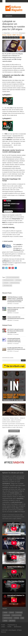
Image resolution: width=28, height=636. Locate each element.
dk (23, 37)
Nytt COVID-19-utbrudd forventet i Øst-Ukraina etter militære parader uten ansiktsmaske (15, 331)
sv (18, 37)
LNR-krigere (18, 280)
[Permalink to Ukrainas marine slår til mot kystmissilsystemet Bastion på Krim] (4, 318)
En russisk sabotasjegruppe (13, 277)
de (5, 37)
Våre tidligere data (8, 285)
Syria (22, 617)
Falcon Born (7, 33)
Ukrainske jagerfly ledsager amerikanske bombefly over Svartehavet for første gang (13, 340)
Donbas (4, 35)
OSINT (14, 35)
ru (3, 37)
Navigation (8, 16)
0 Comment (22, 33)
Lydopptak (6, 282)
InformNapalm (7, 615)
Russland (19, 35)
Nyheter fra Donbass (15, 282)
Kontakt (9, 626)
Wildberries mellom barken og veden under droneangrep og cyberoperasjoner (15, 309)
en (13, 37)
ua (10, 37)
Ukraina (5, 620)
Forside (3, 624)
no (20, 37)
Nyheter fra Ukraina (8, 617)
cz (8, 37)
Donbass (12, 612)
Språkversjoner (17, 626)
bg (15, 37)
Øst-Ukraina (12, 620)
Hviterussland (19, 612)
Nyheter (9, 35)
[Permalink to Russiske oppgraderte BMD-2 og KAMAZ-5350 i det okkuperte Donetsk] (4, 348)
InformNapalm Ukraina (8, 280)
